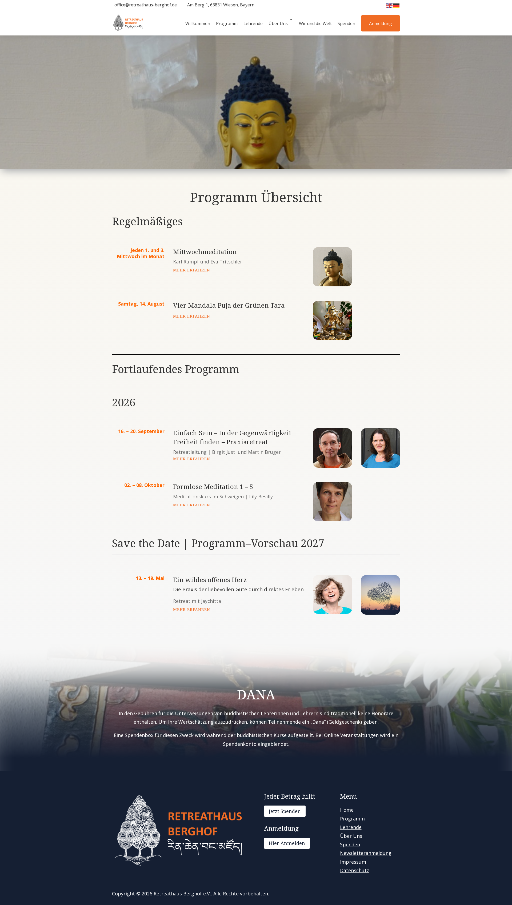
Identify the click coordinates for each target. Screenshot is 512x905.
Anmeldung (380, 23)
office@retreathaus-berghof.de (145, 5)
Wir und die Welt (315, 23)
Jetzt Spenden (285, 811)
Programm (227, 23)
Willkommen (197, 23)
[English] (389, 5)
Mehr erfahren (191, 270)
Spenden (346, 23)
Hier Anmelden (287, 843)
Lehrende (253, 23)
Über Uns (278, 23)
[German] (396, 5)
